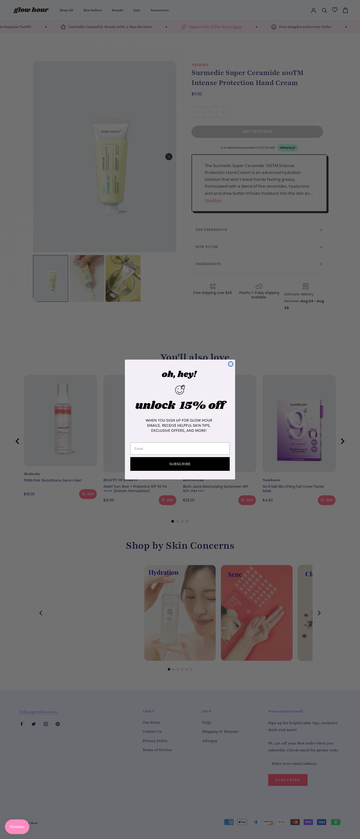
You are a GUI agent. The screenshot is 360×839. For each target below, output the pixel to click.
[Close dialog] (230, 364)
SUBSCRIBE (180, 464)
